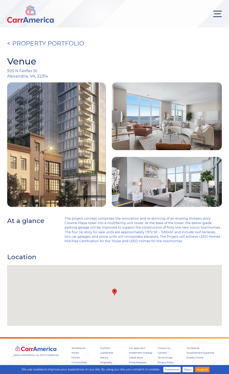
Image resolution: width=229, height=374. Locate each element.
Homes (76, 357)
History (104, 357)
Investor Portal (194, 357)
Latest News (136, 357)
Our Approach (137, 348)
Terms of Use (165, 357)
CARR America (30, 14)
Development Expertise (200, 352)
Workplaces (78, 348)
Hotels (75, 352)
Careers (162, 352)
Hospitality (106, 362)
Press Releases (137, 362)
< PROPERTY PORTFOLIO (45, 43)
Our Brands (192, 348)
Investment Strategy (140, 352)
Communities (79, 362)
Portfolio (105, 348)
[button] (114, 292)
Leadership (106, 352)
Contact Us (164, 348)
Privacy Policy (166, 362)
